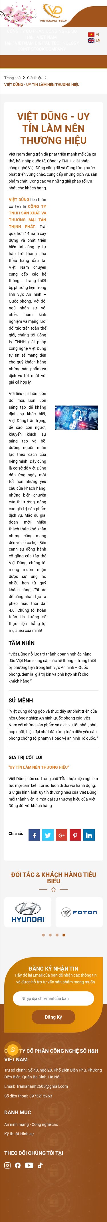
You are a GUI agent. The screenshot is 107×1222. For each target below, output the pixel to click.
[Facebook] (34, 835)
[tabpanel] (27, 912)
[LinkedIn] (89, 835)
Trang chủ (12, 78)
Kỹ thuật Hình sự (19, 1134)
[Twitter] (48, 835)
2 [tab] (50, 935)
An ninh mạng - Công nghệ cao (31, 1124)
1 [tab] (43, 935)
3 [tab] (57, 935)
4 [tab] (63, 935)
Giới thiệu (34, 78)
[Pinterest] (75, 835)
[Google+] (61, 835)
